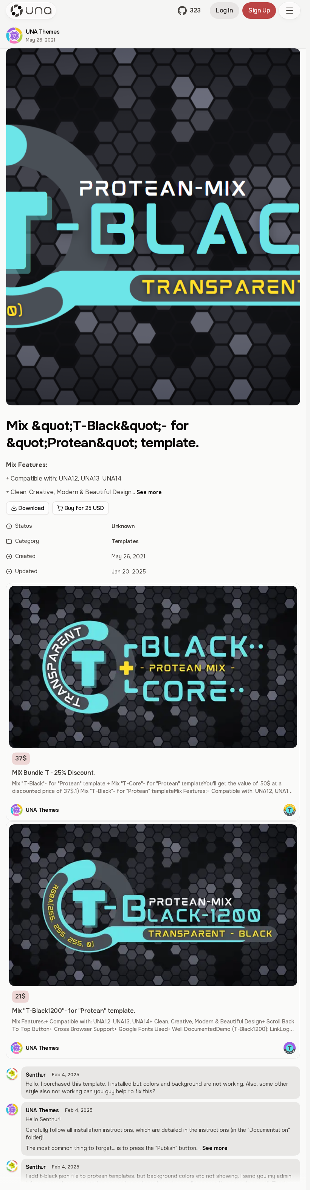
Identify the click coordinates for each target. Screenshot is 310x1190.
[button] (189, 10)
